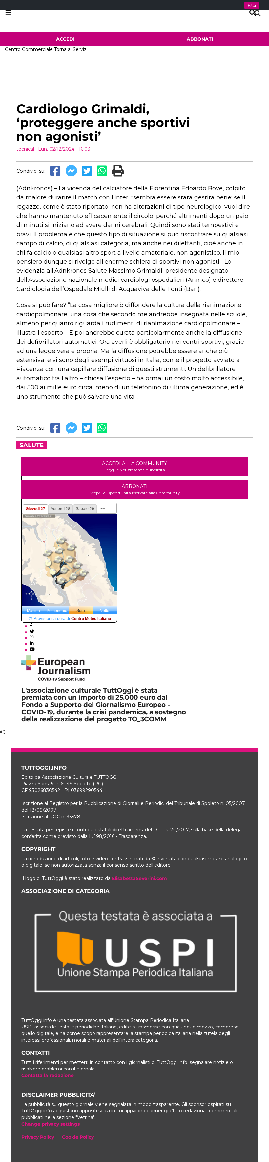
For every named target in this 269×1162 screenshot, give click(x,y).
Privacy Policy (37, 1137)
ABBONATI (135, 489)
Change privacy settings (50, 1124)
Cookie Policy (78, 1137)
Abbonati (200, 39)
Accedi (65, 39)
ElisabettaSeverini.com (139, 878)
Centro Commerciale (29, 49)
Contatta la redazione (47, 1075)
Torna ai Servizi (71, 49)
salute (32, 445)
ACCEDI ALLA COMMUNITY (134, 466)
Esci (252, 5)
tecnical (25, 149)
